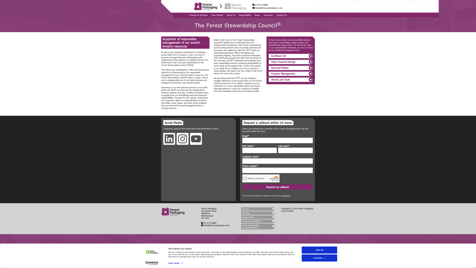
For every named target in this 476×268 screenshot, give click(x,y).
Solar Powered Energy (283, 61)
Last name (284, 146)
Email (245, 136)
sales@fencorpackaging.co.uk (268, 8)
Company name (250, 156)
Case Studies (217, 15)
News (257, 15)
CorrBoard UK (278, 55)
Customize (318, 258)
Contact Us (282, 15)
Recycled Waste (280, 67)
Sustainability (245, 15)
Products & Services (198, 15)
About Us (231, 15)
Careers (245, 209)
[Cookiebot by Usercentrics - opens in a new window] (152, 263)
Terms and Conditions (251, 221)
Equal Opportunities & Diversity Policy (250, 226)
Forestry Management (283, 73)
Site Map (246, 213)
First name (248, 146)
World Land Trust (280, 79)
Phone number (250, 166)
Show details (174, 263)
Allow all (319, 250)
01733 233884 (261, 4)
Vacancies (268, 15)
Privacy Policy (285, 196)
